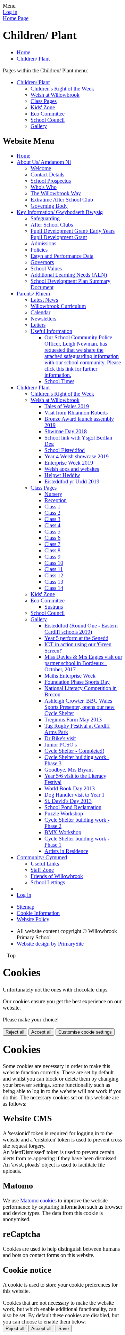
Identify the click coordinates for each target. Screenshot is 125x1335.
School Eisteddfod (64, 450)
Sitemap (25, 907)
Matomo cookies (38, 1200)
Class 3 (52, 519)
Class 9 (52, 557)
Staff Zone (42, 870)
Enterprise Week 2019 (68, 463)
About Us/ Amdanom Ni (44, 162)
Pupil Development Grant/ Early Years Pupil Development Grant (73, 234)
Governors (42, 262)
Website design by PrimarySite (50, 944)
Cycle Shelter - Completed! (74, 751)
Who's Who (44, 187)
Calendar (40, 312)
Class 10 (53, 563)
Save (63, 1328)
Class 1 (52, 506)
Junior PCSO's (60, 745)
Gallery (39, 126)
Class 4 (52, 525)
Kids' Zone (43, 107)
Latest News (44, 300)
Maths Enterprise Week (69, 676)
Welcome (41, 168)
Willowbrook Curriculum (58, 306)
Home (23, 52)
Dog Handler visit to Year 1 (74, 795)
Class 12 (53, 575)
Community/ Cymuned (42, 857)
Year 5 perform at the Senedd (76, 638)
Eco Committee (48, 114)
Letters (38, 325)
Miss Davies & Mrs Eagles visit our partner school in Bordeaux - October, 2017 (83, 663)
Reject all (15, 1032)
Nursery (53, 494)
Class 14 (53, 588)
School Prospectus (51, 181)
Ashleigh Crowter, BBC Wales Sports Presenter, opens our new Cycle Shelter (79, 707)
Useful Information (51, 331)
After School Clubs (52, 225)
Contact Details (47, 174)
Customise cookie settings (85, 1032)
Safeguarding (45, 218)
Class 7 (52, 544)
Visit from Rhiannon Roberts (76, 413)
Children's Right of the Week (62, 89)
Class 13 (53, 582)
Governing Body (49, 206)
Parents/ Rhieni (33, 294)
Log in (10, 12)
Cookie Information (38, 913)
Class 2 (52, 513)
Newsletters (43, 319)
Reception (55, 500)
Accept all (41, 1032)
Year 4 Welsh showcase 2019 (76, 456)
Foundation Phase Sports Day (77, 682)
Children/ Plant (33, 59)
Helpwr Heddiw (62, 475)
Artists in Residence (66, 851)
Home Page (15, 18)
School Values (46, 268)
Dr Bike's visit (60, 738)
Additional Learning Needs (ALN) (69, 275)
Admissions (43, 243)
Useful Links (45, 864)
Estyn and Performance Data (62, 256)
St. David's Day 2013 (68, 801)
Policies (39, 250)
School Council (48, 120)
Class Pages (44, 101)
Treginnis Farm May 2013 (73, 719)
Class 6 (52, 538)
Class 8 (52, 550)
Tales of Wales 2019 (66, 406)
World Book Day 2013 (69, 788)
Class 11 (53, 569)
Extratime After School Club (62, 200)
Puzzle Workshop (63, 813)
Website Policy (33, 919)
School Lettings (48, 882)
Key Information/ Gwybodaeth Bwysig (60, 212)
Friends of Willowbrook (57, 876)
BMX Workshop (62, 832)
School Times (59, 381)
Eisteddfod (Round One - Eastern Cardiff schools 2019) (81, 629)
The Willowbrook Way (56, 193)
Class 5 (52, 532)
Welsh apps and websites (71, 469)
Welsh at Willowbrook (55, 95)
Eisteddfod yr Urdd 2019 (71, 481)
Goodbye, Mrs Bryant (68, 770)
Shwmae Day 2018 (65, 431)
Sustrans (53, 607)
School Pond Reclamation (72, 807)
